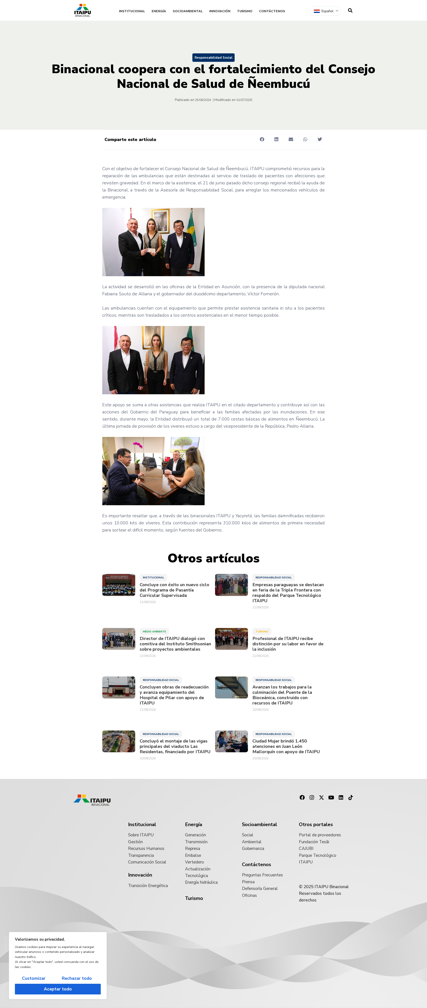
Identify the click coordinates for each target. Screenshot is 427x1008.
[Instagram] (312, 798)
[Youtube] (331, 798)
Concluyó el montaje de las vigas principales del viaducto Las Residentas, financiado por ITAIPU (175, 746)
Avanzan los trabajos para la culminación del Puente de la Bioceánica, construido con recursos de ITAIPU (282, 695)
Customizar (34, 978)
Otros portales (316, 824)
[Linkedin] (341, 798)
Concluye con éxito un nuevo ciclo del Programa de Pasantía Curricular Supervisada (174, 590)
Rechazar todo (77, 978)
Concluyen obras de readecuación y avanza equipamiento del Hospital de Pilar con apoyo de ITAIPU (174, 695)
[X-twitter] (321, 798)
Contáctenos (272, 11)
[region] (58, 965)
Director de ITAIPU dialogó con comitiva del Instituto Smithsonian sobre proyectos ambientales (175, 644)
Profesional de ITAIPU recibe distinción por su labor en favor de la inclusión (287, 644)
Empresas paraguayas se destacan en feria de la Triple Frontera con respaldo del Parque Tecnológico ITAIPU (288, 593)
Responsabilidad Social (213, 57)
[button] (262, 139)
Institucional (132, 11)
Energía (159, 11)
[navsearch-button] (350, 10)
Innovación (219, 11)
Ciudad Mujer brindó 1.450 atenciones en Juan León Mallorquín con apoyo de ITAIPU (286, 746)
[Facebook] (302, 798)
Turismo (244, 11)
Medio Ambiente (154, 631)
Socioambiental (188, 11)
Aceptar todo (58, 989)
